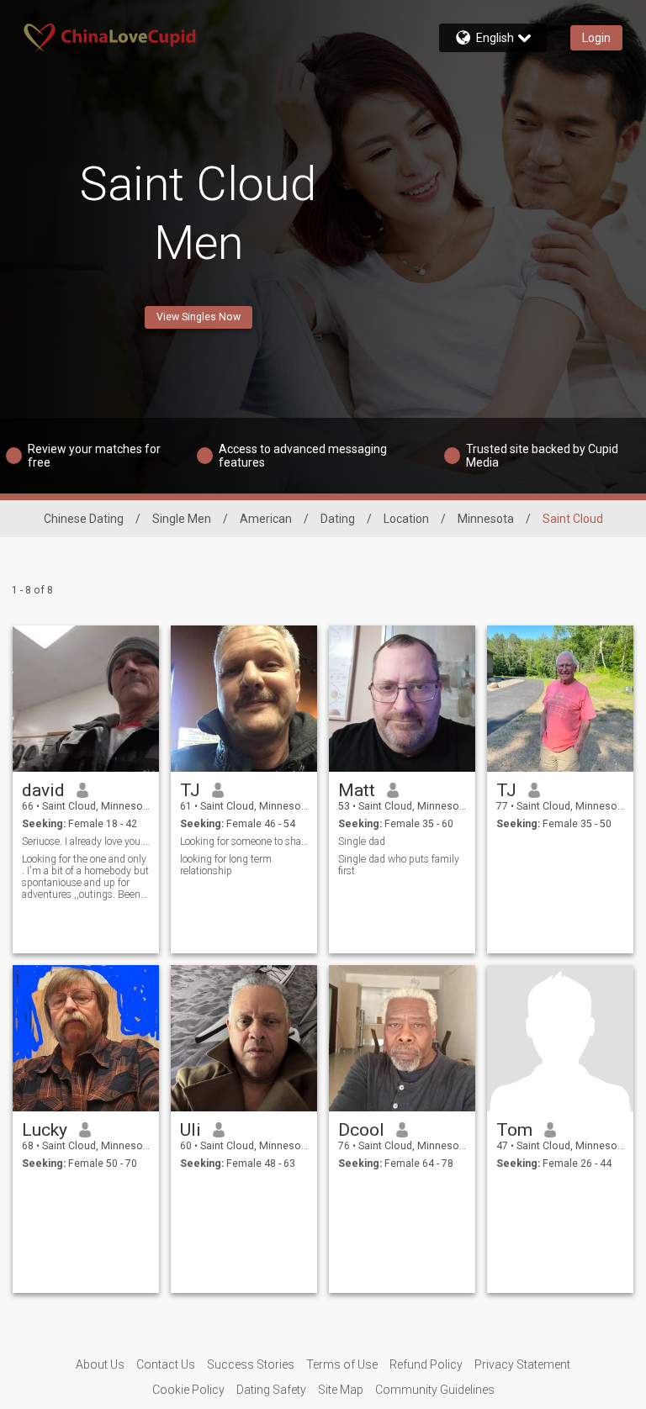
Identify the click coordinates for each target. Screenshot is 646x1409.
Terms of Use (342, 1364)
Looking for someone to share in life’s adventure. (244, 841)
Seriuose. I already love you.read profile (86, 841)
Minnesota (486, 518)
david (43, 790)
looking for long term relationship (226, 865)
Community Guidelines (435, 1389)
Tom (514, 1130)
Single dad (361, 841)
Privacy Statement (522, 1364)
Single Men (181, 518)
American (266, 518)
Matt (356, 790)
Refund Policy (426, 1364)
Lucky (44, 1130)
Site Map (340, 1389)
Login (596, 38)
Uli (190, 1130)
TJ (190, 790)
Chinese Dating (84, 518)
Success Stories (250, 1364)
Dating (337, 518)
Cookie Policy (188, 1389)
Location (406, 518)
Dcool (361, 1130)
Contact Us (165, 1364)
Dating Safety (271, 1389)
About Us (100, 1364)
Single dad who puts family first (398, 865)
